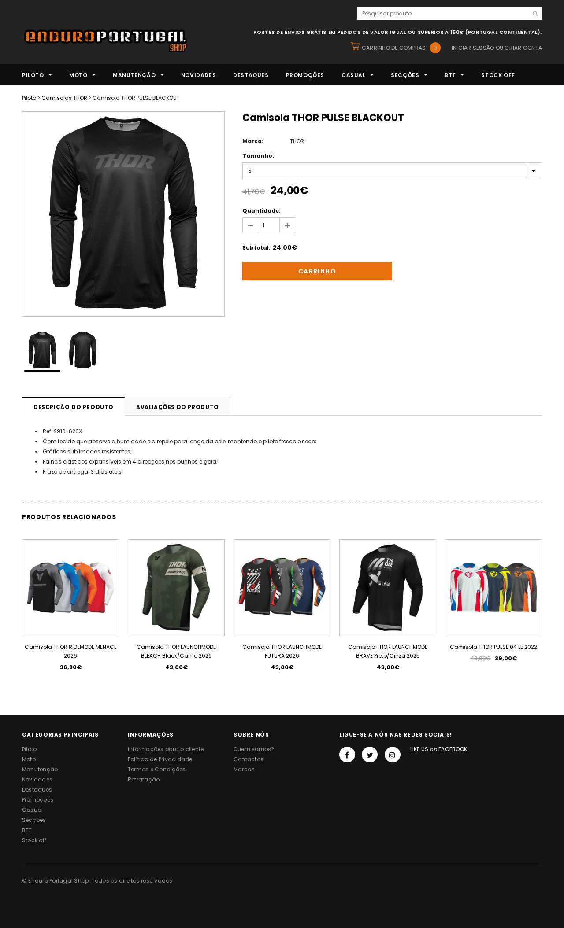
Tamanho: (258, 155)
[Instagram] (393, 754)
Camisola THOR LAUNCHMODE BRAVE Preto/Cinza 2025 (387, 651)
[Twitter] (370, 754)
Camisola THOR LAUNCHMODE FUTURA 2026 (282, 651)
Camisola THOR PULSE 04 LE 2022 (493, 647)
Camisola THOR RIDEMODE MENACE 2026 (71, 651)
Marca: (252, 141)
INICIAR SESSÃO (473, 48)
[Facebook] (347, 754)
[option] (123, 214)
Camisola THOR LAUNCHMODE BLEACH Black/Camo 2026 (176, 651)
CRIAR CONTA (523, 48)
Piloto (29, 98)
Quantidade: (261, 210)
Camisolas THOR (64, 98)
